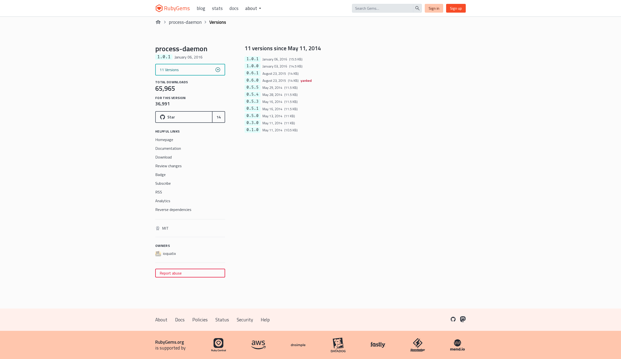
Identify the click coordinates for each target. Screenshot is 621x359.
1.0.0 (252, 66)
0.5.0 (252, 115)
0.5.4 (252, 94)
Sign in (434, 8)
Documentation (168, 148)
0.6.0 (252, 80)
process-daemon (185, 21)
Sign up (456, 8)
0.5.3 (252, 101)
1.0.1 (252, 59)
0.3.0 (252, 122)
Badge (160, 174)
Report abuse (171, 273)
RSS (158, 192)
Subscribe (163, 183)
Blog (201, 8)
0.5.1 (252, 108)
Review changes (168, 166)
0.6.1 (252, 73)
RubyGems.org (169, 341)
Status (222, 319)
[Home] (158, 22)
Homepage (164, 139)
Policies (200, 319)
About (161, 319)
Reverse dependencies (173, 209)
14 (218, 117)
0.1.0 (252, 129)
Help (265, 319)
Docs (233, 8)
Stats (217, 8)
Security (245, 319)
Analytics (162, 201)
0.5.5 (252, 87)
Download (163, 157)
